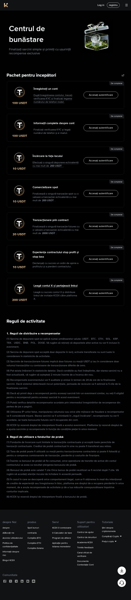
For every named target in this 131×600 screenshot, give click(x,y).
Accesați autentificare (101, 95)
